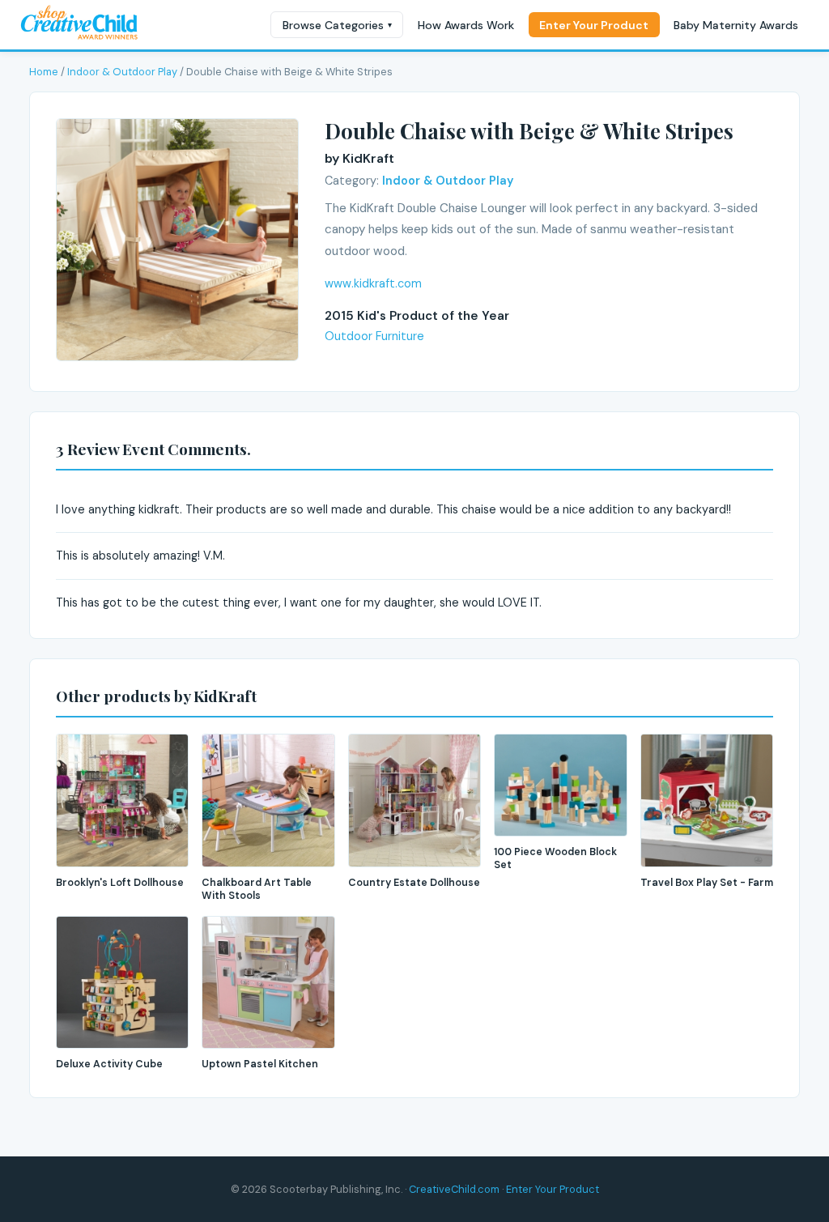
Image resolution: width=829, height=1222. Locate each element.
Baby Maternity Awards (736, 25)
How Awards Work (466, 25)
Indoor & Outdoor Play (122, 72)
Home (43, 72)
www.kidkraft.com (373, 283)
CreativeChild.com (454, 1189)
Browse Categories (337, 25)
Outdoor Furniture (374, 336)
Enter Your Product (593, 25)
